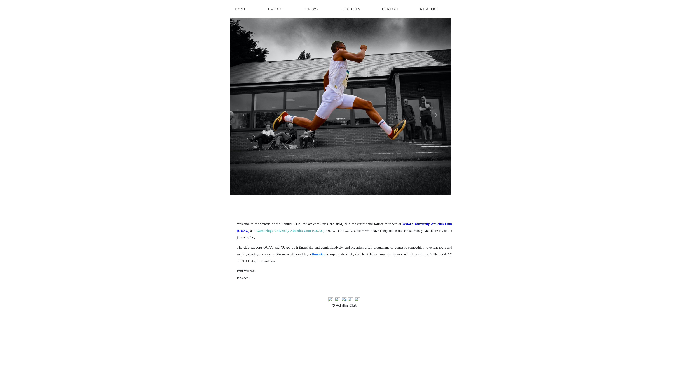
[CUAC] (358, 300)
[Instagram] (351, 300)
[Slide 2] (273, 207)
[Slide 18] (350, 207)
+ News (311, 9)
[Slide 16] (340, 207)
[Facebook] (338, 300)
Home (240, 9)
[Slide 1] (268, 207)
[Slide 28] (397, 207)
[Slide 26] (388, 207)
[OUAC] (331, 300)
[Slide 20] (359, 207)
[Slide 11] (316, 207)
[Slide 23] (374, 207)
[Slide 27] (393, 207)
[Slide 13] (326, 207)
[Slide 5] (288, 207)
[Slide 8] (302, 207)
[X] (344, 300)
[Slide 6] (292, 207)
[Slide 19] (355, 207)
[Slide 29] (402, 207)
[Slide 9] (307, 207)
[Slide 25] (383, 207)
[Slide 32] (417, 207)
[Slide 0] (264, 207)
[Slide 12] (321, 207)
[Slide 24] (378, 207)
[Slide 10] (311, 207)
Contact (390, 9)
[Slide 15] (335, 207)
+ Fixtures (350, 9)
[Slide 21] (364, 207)
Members (429, 9)
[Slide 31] (412, 207)
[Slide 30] (407, 207)
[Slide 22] (369, 207)
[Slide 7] (297, 207)
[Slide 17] (345, 207)
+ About (275, 9)
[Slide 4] (283, 207)
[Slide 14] (330, 207)
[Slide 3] (278, 207)
